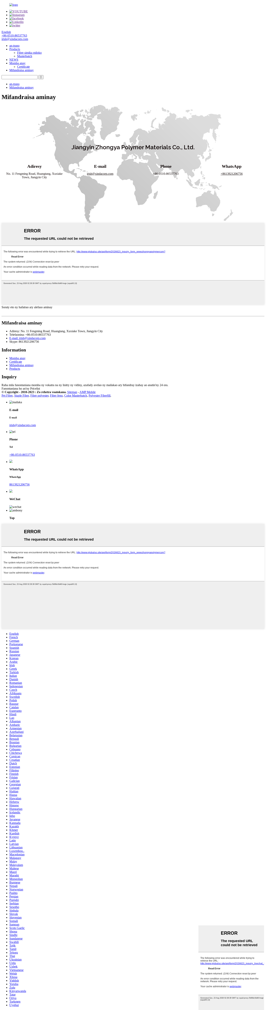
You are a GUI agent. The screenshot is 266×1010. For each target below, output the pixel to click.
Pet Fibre (7, 395)
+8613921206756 (232, 173)
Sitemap (72, 392)
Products (14, 49)
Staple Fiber (21, 395)
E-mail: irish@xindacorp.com (27, 338)
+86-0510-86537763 (22, 454)
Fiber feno (56, 395)
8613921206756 (19, 484)
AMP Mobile (87, 392)
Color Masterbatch (75, 395)
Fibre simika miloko (29, 52)
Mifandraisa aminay (21, 70)
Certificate (23, 66)
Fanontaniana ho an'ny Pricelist (21, 388)
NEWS (13, 59)
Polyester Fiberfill (99, 395)
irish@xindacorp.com (22, 425)
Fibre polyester (39, 395)
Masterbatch (24, 56)
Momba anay (17, 63)
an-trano (14, 45)
